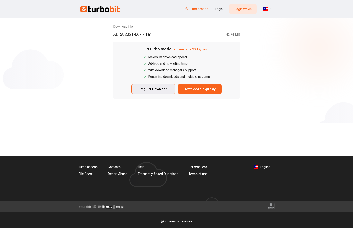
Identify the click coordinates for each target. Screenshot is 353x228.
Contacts (114, 167)
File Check (85, 174)
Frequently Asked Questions (158, 174)
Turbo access (198, 9)
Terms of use (198, 174)
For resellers (198, 167)
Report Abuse (117, 174)
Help (141, 167)
